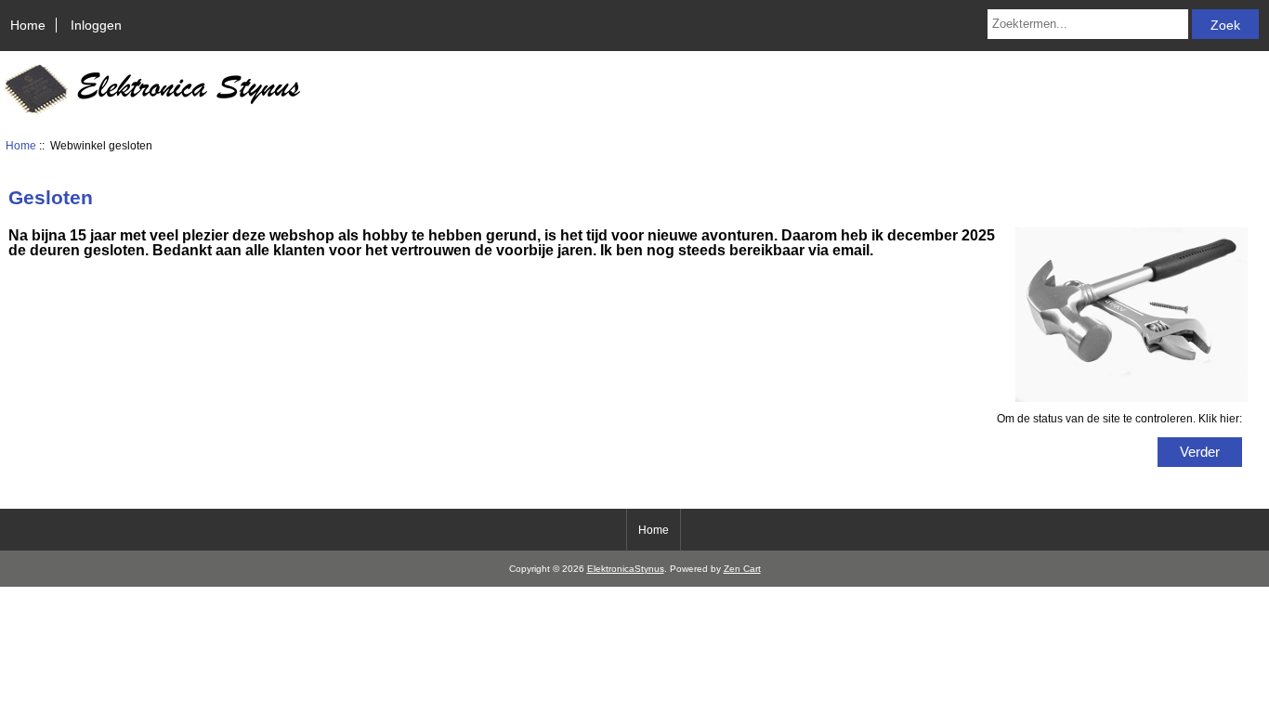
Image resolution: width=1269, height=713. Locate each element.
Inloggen (96, 25)
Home (28, 25)
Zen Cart (742, 569)
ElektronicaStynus (625, 569)
